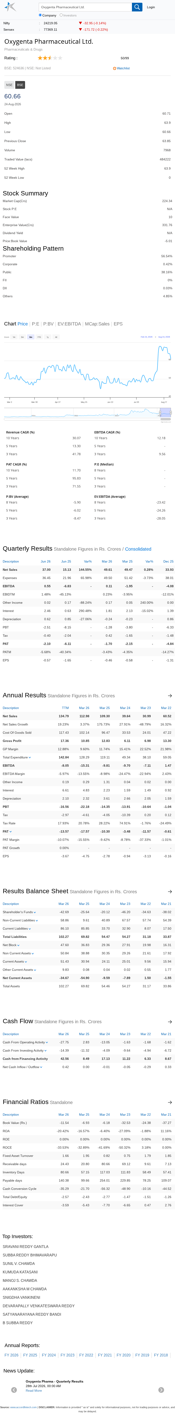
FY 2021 (105, 1355)
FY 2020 (124, 1355)
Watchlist (123, 68)
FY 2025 (30, 1355)
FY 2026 (11, 1355)
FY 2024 (49, 1355)
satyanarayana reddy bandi (32, 1314)
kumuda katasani (20, 1272)
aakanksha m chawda (25, 1289)
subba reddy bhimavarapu (30, 1255)
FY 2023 (68, 1355)
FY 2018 (161, 1355)
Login (151, 7)
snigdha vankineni (21, 1297)
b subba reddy (18, 1323)
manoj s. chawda (20, 1281)
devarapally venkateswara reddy (39, 1306)
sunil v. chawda (19, 1264)
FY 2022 (86, 1355)
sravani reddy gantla (26, 1247)
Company (49, 15)
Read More (34, 1390)
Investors (70, 15)
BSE (20, 85)
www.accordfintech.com (23, 1407)
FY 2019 (142, 1355)
